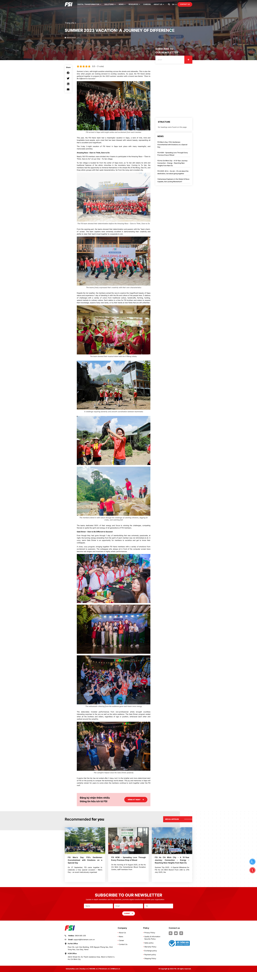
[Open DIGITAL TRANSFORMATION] (100, 4)
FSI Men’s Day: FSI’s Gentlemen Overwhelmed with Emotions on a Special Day (172, 144)
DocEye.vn (84, 969)
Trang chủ (69, 23)
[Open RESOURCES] (139, 4)
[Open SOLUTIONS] (115, 4)
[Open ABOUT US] (163, 4)
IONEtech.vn (115, 969)
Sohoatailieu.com (72, 969)
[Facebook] (170, 933)
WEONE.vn (93, 969)
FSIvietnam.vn (104, 969)
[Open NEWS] (125, 4)
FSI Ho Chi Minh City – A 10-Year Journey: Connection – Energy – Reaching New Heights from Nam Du (172, 163)
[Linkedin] (181, 933)
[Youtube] (176, 933)
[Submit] (188, 60)
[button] (169, 4)
